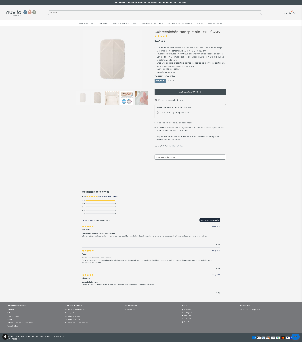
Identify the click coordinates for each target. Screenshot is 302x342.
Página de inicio (86, 23)
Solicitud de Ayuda (72, 316)
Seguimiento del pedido (75, 309)
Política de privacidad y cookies (20, 323)
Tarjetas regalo (215, 23)
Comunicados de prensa (250, 309)
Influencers (128, 313)
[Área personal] (285, 12)
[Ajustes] (294, 12)
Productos (103, 23)
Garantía (10, 309)
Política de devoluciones (17, 313)
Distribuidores (129, 309)
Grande (172, 81)
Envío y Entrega (13, 316)
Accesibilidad (12, 326)
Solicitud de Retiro (72, 319)
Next (147, 59)
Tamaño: (165, 76)
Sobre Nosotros (121, 23)
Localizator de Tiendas (152, 23)
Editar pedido (70, 313)
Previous (78, 59)
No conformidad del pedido (76, 323)
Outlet (200, 23)
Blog (135, 23)
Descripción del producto (165, 157)
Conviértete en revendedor (180, 23)
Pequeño (160, 81)
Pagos (9, 319)
